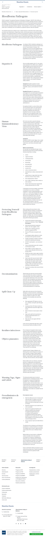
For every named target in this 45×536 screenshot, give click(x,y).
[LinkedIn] (20, 523)
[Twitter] (23, 523)
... (13, 11)
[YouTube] (25, 523)
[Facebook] (16, 523)
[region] (22, 533)
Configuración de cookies (36, 531)
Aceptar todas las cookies (36, 534)
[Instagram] (18, 523)
